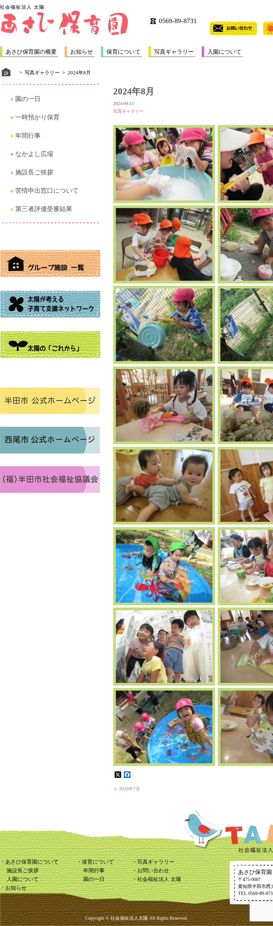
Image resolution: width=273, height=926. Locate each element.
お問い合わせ (153, 870)
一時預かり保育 (37, 117)
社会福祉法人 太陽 (159, 879)
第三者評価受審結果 (43, 208)
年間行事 (28, 135)
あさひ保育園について (32, 862)
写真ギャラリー (174, 52)
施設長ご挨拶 (34, 172)
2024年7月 (129, 788)
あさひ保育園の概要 (31, 52)
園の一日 (28, 98)
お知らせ (81, 52)
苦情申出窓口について (47, 190)
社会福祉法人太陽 (129, 918)
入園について (224, 52)
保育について (123, 52)
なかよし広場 (34, 153)
